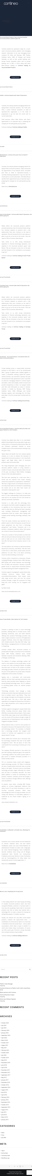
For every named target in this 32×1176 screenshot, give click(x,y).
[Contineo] (11, 3)
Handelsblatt (12, 863)
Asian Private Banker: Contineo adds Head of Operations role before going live (16, 215)
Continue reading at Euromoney (20, 400)
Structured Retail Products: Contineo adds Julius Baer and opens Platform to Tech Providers (15, 429)
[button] (30, 969)
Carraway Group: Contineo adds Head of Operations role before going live (14, 286)
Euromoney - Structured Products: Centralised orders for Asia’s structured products (15, 357)
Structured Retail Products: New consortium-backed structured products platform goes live (13, 38)
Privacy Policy (12, 1172)
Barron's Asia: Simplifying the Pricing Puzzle (11, 891)
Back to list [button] (16, 77)
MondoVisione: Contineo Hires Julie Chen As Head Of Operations (13, 155)
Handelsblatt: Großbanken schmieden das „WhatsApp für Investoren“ (15, 830)
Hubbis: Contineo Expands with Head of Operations (13, 95)
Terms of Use (18, 1172)
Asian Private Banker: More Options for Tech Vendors (14, 619)
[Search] (16, 969)
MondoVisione (13, 186)
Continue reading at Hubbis (19, 127)
